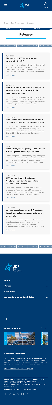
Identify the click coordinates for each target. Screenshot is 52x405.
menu (7, 5)
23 (29, 46)
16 (4, 46)
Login (46, 7)
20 (18, 46)
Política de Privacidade (13, 389)
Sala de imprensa (17, 23)
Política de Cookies (30, 389)
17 (8, 46)
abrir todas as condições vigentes (18, 369)
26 (40, 46)
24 (33, 46)
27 (44, 46)
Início (6, 23)
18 (11, 46)
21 (22, 46)
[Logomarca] (25, 5)
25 (36, 46)
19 (15, 46)
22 (25, 46)
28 (48, 46)
